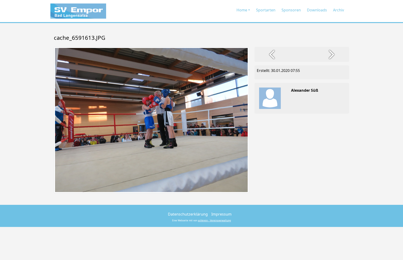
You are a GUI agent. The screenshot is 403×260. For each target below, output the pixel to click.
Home (241, 10)
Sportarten (265, 10)
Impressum (221, 214)
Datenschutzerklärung (188, 214)
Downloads (317, 10)
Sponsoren (291, 10)
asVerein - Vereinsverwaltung (214, 220)
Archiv (338, 10)
